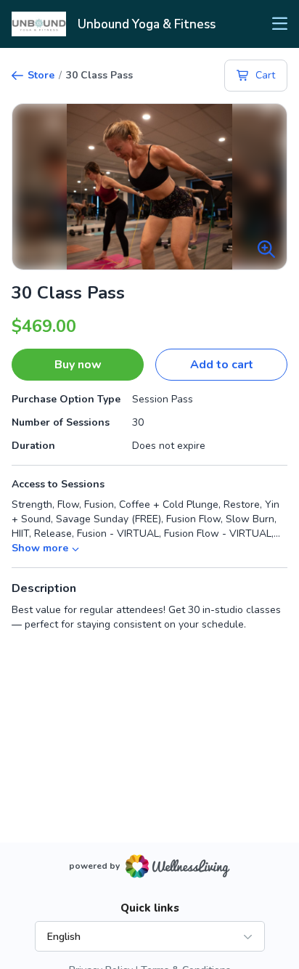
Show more (40, 548)
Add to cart (221, 365)
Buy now (78, 365)
